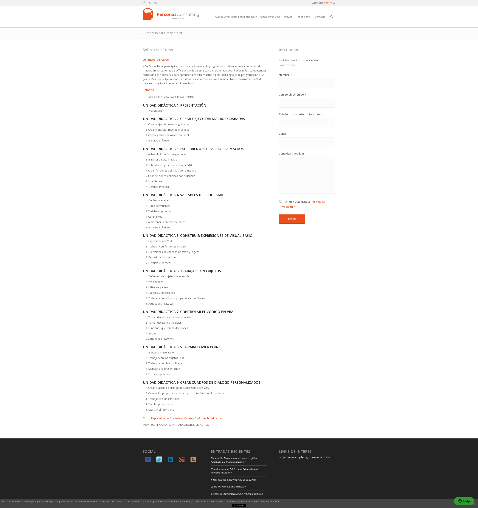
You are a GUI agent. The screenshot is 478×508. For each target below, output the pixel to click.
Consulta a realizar (291, 153)
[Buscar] (331, 16)
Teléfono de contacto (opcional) (300, 114)
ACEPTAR (239, 505)
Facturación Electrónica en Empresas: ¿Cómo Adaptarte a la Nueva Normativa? (234, 459)
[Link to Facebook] (144, 3)
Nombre (285, 75)
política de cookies (227, 501)
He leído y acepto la (302, 204)
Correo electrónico (292, 94)
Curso (282, 133)
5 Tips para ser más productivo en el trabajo (233, 479)
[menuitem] (254, 16)
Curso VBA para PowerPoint (162, 33)
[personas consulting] (171, 16)
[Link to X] (149, 3)
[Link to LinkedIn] (155, 3)
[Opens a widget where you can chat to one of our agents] (464, 501)
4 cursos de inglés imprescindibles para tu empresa (237, 493)
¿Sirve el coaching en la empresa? (228, 486)
